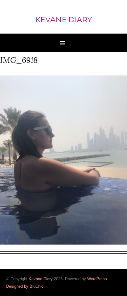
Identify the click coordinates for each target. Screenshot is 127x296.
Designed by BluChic (24, 286)
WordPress (97, 279)
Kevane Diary (63, 19)
